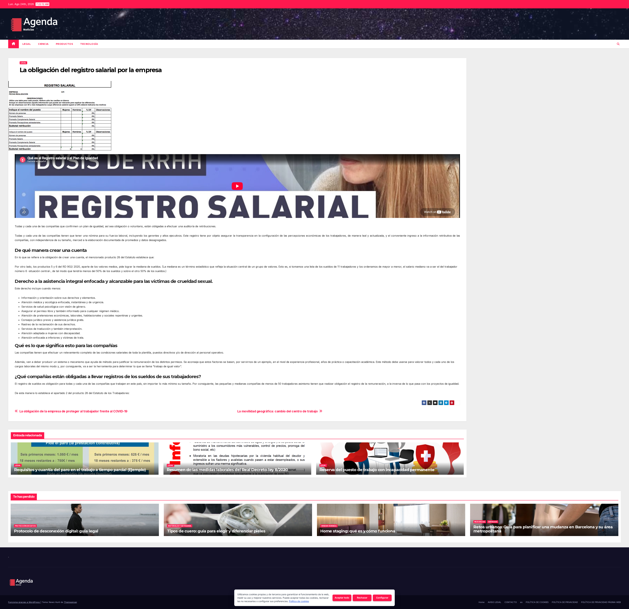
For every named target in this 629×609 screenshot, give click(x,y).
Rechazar (362, 597)
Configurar (382, 597)
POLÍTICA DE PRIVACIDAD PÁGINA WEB (601, 602)
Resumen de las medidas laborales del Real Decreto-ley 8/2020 (227, 469)
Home (482, 602)
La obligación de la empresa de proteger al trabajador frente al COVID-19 (73, 411)
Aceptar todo (342, 597)
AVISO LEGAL (494, 602)
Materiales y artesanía (179, 526)
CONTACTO (511, 602)
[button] (618, 44)
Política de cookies (299, 601)
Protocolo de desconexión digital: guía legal (56, 531)
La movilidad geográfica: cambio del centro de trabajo (277, 411)
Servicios (492, 522)
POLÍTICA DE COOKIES (537, 602)
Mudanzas (479, 522)
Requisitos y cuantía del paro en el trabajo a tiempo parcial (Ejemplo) (80, 469)
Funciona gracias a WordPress (24, 602)
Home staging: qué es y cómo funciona (357, 531)
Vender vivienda (329, 526)
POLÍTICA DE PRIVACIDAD (565, 602)
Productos (64, 43)
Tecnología (89, 43)
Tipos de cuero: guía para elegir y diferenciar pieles (216, 531)
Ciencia (43, 43)
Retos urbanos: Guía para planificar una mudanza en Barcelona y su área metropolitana (543, 529)
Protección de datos (25, 526)
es (521, 602)
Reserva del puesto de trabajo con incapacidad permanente (376, 469)
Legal (26, 43)
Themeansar (70, 602)
